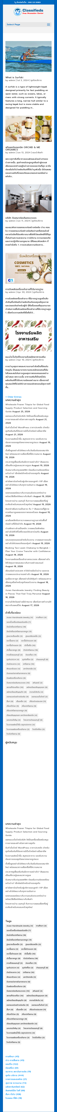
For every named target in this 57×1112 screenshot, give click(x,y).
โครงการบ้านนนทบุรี (33, 720)
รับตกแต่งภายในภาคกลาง (18, 673)
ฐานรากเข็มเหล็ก (15, 636)
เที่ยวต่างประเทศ (38, 701)
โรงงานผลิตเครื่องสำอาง (18, 729)
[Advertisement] (28, 773)
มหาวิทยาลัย (29, 668)
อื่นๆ (10, 701)
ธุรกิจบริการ (36, 80)
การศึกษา (41, 617)
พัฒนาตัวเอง (13, 668)
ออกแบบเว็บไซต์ (40, 696)
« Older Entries (13, 396)
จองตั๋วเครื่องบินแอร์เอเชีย (19, 622)
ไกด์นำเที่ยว (38, 729)
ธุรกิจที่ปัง (27, 659)
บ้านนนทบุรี (42, 659)
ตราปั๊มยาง (12, 640)
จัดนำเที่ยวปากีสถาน (16, 627)
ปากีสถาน (28, 664)
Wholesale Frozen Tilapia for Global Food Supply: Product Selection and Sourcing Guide (27, 408)
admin (12, 80)
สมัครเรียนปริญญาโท (16, 692)
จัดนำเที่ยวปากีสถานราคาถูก (19, 631)
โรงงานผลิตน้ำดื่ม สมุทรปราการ (21, 724)
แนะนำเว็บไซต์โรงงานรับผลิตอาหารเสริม (25, 357)
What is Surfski (14, 77)
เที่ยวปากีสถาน (29, 706)
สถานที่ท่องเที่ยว (15, 687)
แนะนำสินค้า (37, 152)
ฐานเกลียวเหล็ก (33, 636)
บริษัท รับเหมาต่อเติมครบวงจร (21, 218)
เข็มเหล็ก (21, 701)
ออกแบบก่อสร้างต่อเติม (17, 696)
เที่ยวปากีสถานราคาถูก (17, 710)
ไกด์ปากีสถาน (13, 734)
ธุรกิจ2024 (13, 659)
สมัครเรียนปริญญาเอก (36, 687)
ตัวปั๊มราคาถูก (13, 650)
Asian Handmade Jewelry (20, 617)
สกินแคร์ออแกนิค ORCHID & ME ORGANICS (22, 148)
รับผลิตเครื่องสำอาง (16, 678)
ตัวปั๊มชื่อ (29, 645)
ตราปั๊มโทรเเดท (28, 640)
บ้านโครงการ (13, 664)
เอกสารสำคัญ (13, 720)
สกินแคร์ (37, 682)
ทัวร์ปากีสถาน (30, 650)
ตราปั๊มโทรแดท (14, 645)
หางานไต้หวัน (36, 692)
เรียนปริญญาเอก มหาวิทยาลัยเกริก (22, 715)
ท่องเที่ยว (31, 654)
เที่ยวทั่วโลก (13, 706)
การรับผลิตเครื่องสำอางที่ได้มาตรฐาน (24, 289)
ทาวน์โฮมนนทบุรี (15, 654)
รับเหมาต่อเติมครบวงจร (18, 682)
